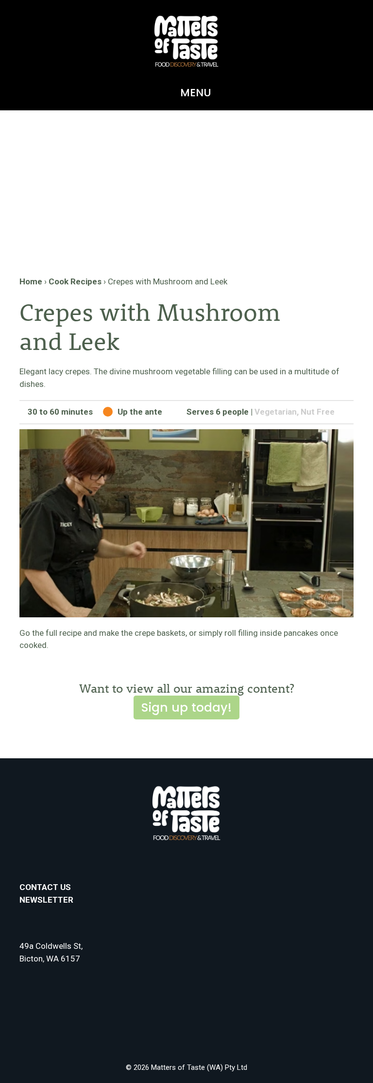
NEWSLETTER (46, 900)
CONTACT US (45, 887)
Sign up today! (186, 707)
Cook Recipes (75, 281)
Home (30, 281)
